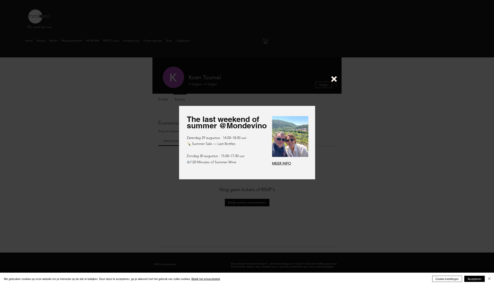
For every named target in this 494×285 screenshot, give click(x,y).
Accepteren (474, 279)
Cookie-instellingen (447, 279)
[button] (334, 79)
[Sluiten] (489, 279)
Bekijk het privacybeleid (205, 279)
